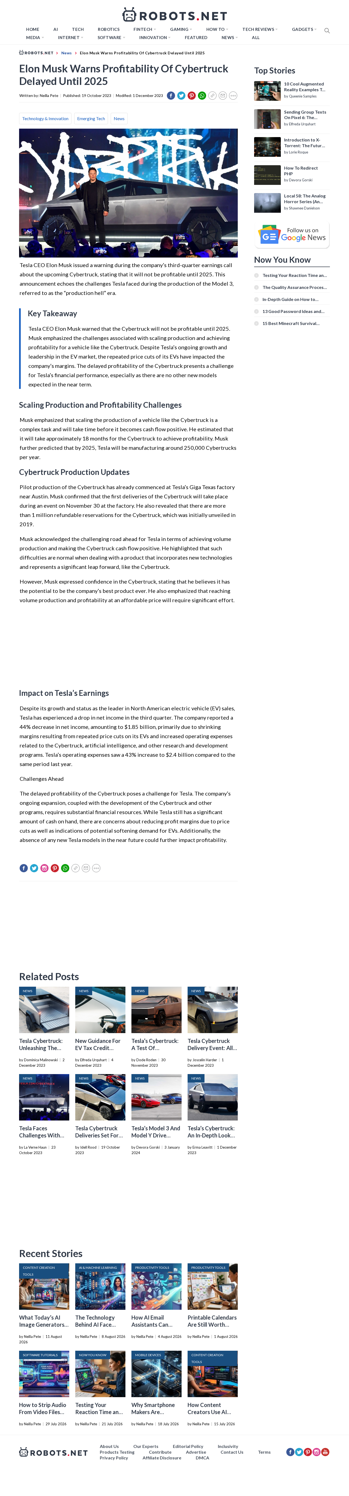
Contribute (160, 1451)
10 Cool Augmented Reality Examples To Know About (304, 87)
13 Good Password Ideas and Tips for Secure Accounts (292, 311)
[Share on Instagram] (44, 868)
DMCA (202, 1457)
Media (33, 37)
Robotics (108, 29)
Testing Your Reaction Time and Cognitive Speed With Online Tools (294, 275)
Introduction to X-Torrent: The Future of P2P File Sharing (304, 143)
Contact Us (232, 1451)
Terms (264, 1451)
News (228, 37)
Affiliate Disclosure (162, 1457)
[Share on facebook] (171, 95)
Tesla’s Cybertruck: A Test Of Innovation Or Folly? (156, 1047)
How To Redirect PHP (301, 170)
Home (32, 29)
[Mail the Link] (223, 95)
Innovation (153, 37)
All (256, 37)
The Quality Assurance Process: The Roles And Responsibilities (295, 287)
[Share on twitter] (181, 95)
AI (55, 29)
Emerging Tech (91, 118)
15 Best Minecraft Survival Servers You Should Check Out (293, 323)
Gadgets (302, 29)
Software (110, 37)
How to (215, 29)
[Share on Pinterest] (192, 95)
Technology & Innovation (45, 118)
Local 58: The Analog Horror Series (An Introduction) (305, 199)
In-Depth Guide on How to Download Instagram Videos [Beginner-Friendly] (291, 299)
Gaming (179, 29)
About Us (109, 1446)
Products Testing (117, 1451)
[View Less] (233, 95)
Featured (196, 37)
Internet (69, 37)
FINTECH (143, 29)
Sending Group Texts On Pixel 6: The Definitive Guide (305, 115)
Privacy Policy (114, 1457)
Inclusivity (228, 1446)
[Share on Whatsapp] (202, 95)
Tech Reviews (258, 29)
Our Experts (145, 1446)
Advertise (196, 1451)
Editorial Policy (188, 1446)
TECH (78, 29)
